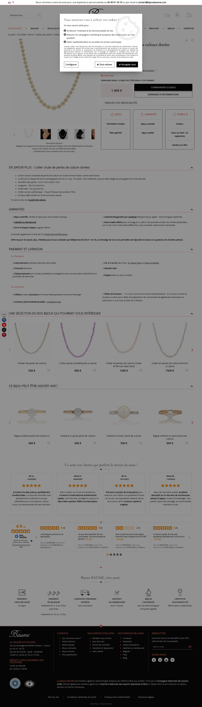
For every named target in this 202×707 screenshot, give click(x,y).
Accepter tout (128, 64)
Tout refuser (105, 64)
